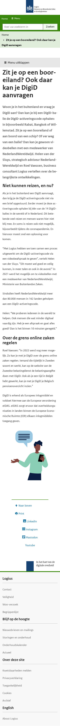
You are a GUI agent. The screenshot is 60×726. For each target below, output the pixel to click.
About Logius (10, 718)
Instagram (32, 529)
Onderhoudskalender (14, 645)
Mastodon (32, 537)
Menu (17, 18)
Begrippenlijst (10, 612)
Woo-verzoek (10, 604)
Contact (7, 589)
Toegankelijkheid (12, 685)
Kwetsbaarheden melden (16, 670)
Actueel (6, 652)
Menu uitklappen (18, 62)
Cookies (7, 693)
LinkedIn (32, 521)
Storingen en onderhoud (16, 637)
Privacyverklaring (12, 678)
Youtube (30, 545)
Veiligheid (8, 597)
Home (5, 18)
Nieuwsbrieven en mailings (18, 630)
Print (21, 513)
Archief (6, 700)
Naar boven (25, 505)
